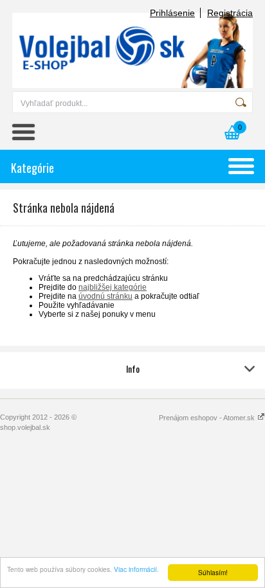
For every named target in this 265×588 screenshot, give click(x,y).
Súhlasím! (213, 572)
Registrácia (230, 13)
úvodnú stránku (105, 296)
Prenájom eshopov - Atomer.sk (208, 418)
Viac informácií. (136, 569)
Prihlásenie (172, 13)
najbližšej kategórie (112, 287)
